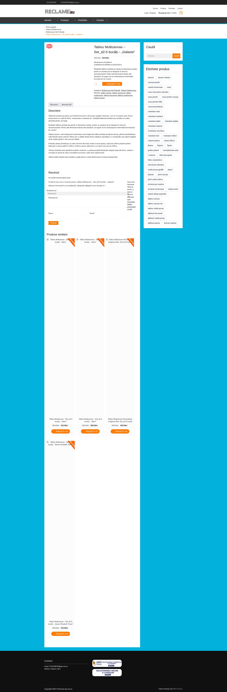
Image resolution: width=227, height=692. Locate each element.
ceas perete (153, 97)
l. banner (151, 155)
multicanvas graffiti (156, 170)
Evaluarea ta (52, 190)
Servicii (155, 8)
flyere (169, 145)
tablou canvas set (118, 93)
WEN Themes (178, 689)
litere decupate (165, 155)
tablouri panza (99, 98)
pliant (170, 170)
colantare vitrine (170, 136)
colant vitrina (169, 141)
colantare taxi (153, 136)
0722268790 (51, 2)
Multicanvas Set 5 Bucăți (55, 32)
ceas (169, 87)
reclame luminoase (156, 189)
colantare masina (155, 126)
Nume (51, 213)
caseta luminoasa (155, 87)
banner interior (164, 78)
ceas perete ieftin (155, 102)
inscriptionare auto (170, 150)
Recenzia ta (53, 198)
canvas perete (154, 82)
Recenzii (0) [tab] (66, 105)
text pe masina (170, 223)
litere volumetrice (155, 160)
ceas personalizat (155, 107)
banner (151, 78)
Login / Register (150, 13)
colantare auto (154, 111)
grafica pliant (153, 150)
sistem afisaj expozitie (157, 194)
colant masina (154, 141)
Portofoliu (171, 8)
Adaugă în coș (113, 84)
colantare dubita (171, 121)
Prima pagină (51, 27)
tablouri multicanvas (125, 95)
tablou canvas (106, 93)
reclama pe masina (156, 184)
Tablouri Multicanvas (53, 29)
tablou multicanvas (156, 208)
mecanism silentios (156, 165)
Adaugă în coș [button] (62, 431)
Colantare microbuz (156, 131)
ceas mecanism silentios (158, 92)
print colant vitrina (155, 179)
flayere (160, 145)
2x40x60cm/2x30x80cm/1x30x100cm (108, 65)
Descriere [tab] (54, 105)
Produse (163, 8)
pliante (151, 175)
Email (92, 213)
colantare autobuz (155, 116)
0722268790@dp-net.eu (70, 2)
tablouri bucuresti (110, 95)
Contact (180, 8)
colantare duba (154, 121)
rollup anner (173, 189)
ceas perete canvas (170, 97)
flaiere (150, 145)
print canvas (163, 175)
